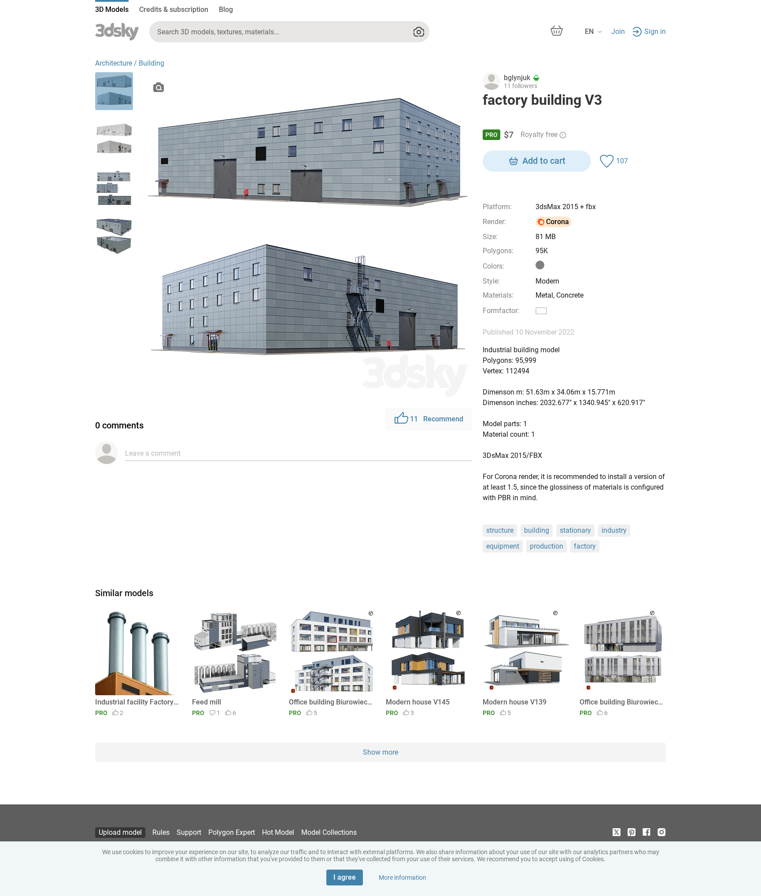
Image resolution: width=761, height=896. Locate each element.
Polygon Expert (231, 832)
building (536, 530)
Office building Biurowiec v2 (621, 702)
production (546, 546)
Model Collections (329, 832)
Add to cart (543, 160)
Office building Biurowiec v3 (330, 702)
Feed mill (206, 702)
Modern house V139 (515, 702)
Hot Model (278, 832)
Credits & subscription (173, 9)
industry (614, 530)
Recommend (436, 419)
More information (402, 877)
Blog (226, 9)
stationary (575, 530)
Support (189, 832)
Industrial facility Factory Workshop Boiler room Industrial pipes (136, 702)
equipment (502, 546)
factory (585, 546)
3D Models (112, 9)
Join (618, 31)
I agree (344, 877)
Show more (380, 752)
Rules (161, 832)
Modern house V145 (418, 702)
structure (499, 530)
